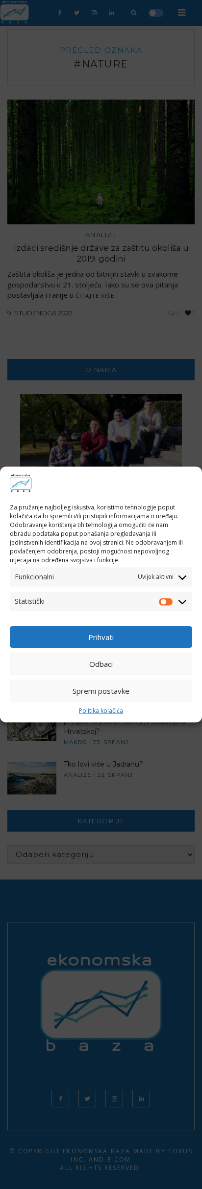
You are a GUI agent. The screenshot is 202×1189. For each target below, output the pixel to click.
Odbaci (101, 664)
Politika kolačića (101, 710)
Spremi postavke (101, 691)
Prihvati (101, 637)
